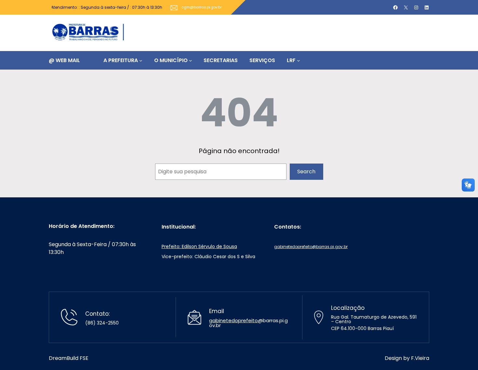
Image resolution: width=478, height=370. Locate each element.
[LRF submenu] (298, 60)
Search (306, 171)
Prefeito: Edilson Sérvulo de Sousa (199, 246)
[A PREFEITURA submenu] (140, 60)
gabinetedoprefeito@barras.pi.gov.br (311, 246)
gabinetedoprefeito (233, 320)
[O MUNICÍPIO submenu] (190, 60)
